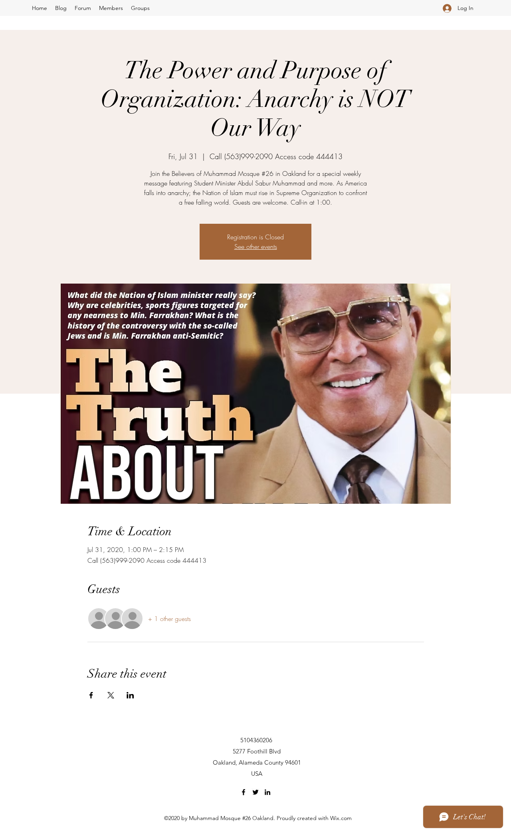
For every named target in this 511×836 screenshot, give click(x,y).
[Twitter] (255, 792)
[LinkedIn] (267, 792)
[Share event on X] (111, 695)
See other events (255, 246)
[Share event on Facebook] (91, 695)
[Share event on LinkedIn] (130, 695)
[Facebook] (244, 792)
